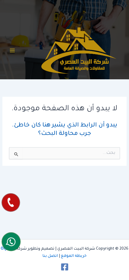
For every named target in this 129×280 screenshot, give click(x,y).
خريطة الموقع (74, 256)
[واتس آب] (11, 242)
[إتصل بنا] (11, 202)
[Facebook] (65, 267)
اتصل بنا (50, 256)
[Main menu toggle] (12, 50)
